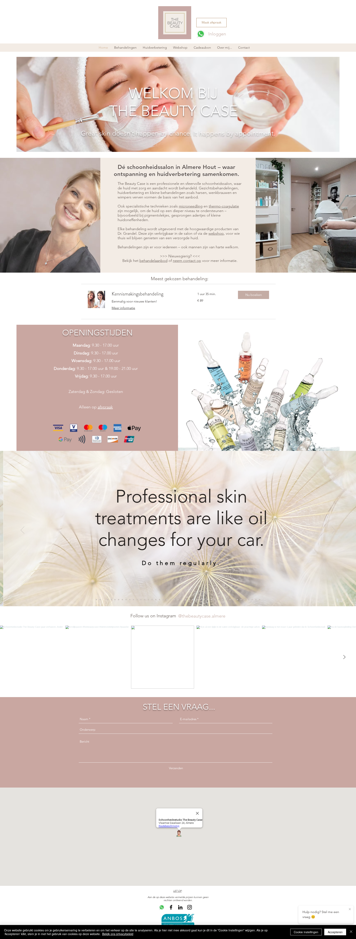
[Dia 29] (200, 599)
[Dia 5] (111, 599)
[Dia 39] (237, 599)
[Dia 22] (163, 599)
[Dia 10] (129, 599)
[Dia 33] (215, 599)
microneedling (191, 206)
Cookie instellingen (306, 932)
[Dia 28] (196, 599)
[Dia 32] (211, 599)
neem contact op (187, 260)
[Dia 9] (126, 599)
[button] (155, 47)
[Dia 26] (189, 599)
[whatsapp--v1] (162, 907)
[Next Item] (344, 657)
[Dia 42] (248, 599)
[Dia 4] (107, 599)
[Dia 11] (133, 599)
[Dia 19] (166, 599)
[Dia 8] (122, 599)
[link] (149, 294)
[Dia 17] (155, 599)
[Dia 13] (141, 599)
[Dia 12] (137, 599)
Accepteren (335, 932)
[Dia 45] (259, 599)
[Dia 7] (118, 599)
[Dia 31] (207, 599)
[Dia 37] (230, 599)
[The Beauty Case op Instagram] (189, 907)
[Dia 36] (226, 599)
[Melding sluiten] (349, 909)
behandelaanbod (153, 260)
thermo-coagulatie (224, 206)
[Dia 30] (204, 599)
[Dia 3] (103, 599)
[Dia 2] (100, 599)
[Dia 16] (152, 599)
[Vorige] (22, 530)
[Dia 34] (218, 599)
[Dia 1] (96, 599)
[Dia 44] (255, 599)
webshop (216, 233)
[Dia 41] (244, 599)
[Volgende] (333, 530)
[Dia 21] (174, 599)
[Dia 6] (115, 599)
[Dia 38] (233, 599)
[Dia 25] (185, 599)
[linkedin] (180, 907)
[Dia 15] (148, 599)
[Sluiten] (351, 932)
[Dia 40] (241, 599)
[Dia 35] (222, 599)
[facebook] (171, 907)
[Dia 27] (192, 599)
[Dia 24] (181, 599)
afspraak (105, 406)
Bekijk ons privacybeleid (117, 934)
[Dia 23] (178, 599)
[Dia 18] (159, 599)
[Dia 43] (252, 599)
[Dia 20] (170, 599)
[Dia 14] (144, 599)
